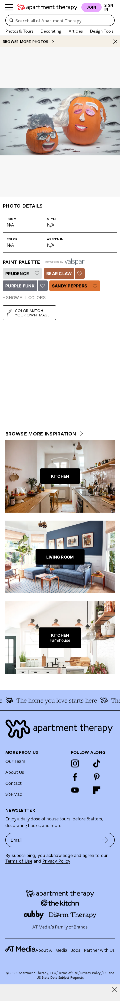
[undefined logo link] (47, 7)
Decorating (51, 31)
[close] (115, 989)
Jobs (75, 949)
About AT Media (51, 949)
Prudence (17, 273)
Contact (13, 782)
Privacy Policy (56, 861)
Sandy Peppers (69, 285)
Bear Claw (59, 273)
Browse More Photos (25, 41)
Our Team (15, 760)
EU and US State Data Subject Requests (75, 975)
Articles (76, 31)
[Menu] (9, 7)
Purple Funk (20, 285)
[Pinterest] (97, 777)
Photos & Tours (19, 31)
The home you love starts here (54, 700)
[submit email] (105, 840)
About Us (14, 771)
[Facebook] (75, 777)
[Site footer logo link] (60, 729)
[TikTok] (97, 763)
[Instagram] (75, 763)
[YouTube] (75, 790)
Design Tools (101, 31)
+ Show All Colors (24, 297)
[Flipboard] (97, 790)
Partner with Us (99, 949)
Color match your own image (32, 312)
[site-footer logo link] (20, 949)
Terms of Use (18, 861)
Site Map (13, 793)
